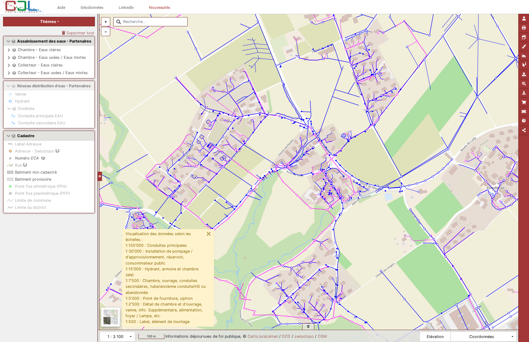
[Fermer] (209, 234)
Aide (61, 7)
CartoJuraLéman (263, 336)
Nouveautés (159, 7)
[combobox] (150, 21)
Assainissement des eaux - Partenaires (54, 41)
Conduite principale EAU (40, 116)
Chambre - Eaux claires (39, 49)
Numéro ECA (27, 158)
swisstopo (304, 336)
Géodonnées (92, 7)
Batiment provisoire (33, 179)
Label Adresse (28, 144)
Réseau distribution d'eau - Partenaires (54, 86)
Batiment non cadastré (36, 172)
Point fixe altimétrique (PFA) (41, 186)
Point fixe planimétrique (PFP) (42, 193)
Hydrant (22, 101)
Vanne (20, 94)
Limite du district (30, 207)
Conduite (26, 108)
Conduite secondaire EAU (41, 123)
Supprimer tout (79, 33)
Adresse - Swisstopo (35, 151)
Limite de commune (33, 200)
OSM (322, 336)
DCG (286, 336)
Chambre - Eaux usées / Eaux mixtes (52, 57)
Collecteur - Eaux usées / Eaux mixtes (53, 72)
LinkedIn (126, 7)
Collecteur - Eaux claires (40, 65)
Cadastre (26, 135)
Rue (19, 165)
